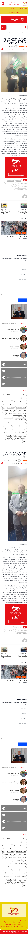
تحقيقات (5, 426)
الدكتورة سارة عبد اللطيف (21, 183)
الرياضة (19, 410)
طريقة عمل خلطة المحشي (20, 238)
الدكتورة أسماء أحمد (8, 404)
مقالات (7, 438)
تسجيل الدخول (11, 12)
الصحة (15, 410)
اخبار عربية (24, 398)
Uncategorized (17, 33)
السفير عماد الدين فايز (9, 630)
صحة (15, 435)
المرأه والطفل (10, 423)
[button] (3, 3)
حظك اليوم (17, 432)
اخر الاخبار (18, 398)
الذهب (24, 410)
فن (11, 438)
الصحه (4, 413)
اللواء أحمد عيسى (22, 186)
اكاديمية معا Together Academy (19, 401)
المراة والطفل (23, 426)
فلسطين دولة (17, 438)
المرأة (25, 423)
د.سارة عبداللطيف (8, 432)
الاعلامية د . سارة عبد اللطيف (20, 404)
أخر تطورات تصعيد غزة (15, 395)
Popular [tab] (13, 323)
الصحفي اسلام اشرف (7, 410)
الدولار (3, 407)
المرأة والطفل (18, 234)
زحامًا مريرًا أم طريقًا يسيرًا (12, 329)
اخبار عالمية (6, 395)
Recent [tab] (22, 323)
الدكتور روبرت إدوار (10, 180)
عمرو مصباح (14, 186)
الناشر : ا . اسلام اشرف (14, 426)
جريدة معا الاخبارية (9, 429)
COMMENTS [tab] (5, 323)
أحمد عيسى (18, 180)
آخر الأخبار (23, 234)
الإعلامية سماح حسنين (6, 401)
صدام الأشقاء (15, 355)
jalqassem (11, 46)
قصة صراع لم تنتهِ (19, 8)
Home (24, 33)
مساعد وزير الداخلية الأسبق (20, 189)
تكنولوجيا (17, 429)
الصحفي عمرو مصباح (9, 183)
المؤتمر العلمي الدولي (17, 417)
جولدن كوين (23, 432)
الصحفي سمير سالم (22, 413)
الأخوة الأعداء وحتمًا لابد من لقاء (10, 338)
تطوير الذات (24, 429)
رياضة (25, 435)
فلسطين (24, 438)
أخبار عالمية (24, 395)
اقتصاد (13, 398)
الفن (25, 417)
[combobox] (17, 27)
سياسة (20, 435)
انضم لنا (18, 12)
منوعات (24, 441)
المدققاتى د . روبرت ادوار (8, 420)
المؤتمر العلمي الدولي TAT (20, 420)
